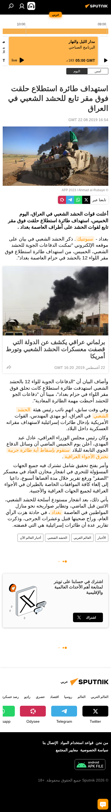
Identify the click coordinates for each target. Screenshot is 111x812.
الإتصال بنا (50, 743)
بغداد (56, 512)
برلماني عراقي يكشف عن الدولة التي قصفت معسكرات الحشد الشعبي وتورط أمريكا (55, 349)
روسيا (68, 697)
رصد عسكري (10, 697)
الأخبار (102, 538)
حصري (40, 697)
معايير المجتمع (67, 750)
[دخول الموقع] (21, 6)
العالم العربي (82, 538)
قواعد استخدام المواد (76, 743)
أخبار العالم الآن (30, 538)
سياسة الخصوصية (94, 750)
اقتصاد (54, 697)
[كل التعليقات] (103, 804)
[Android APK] (90, 765)
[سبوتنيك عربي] (97, 8)
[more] (9, 367)
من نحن (102, 743)
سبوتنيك (85, 239)
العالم (81, 697)
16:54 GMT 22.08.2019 (88, 120)
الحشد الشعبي (57, 538)
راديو (27, 697)
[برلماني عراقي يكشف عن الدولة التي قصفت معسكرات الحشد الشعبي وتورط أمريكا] (55, 300)
